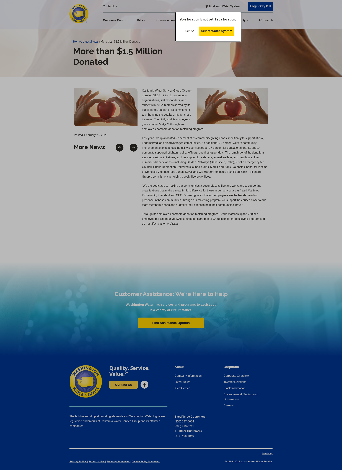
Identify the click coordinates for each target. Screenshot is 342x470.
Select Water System (216, 31)
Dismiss (188, 31)
